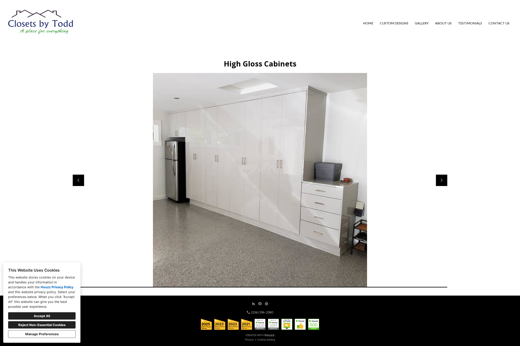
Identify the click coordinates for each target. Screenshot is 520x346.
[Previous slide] (78, 180)
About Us (443, 23)
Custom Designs (394, 23)
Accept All (42, 316)
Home (368, 23)
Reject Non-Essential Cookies (42, 325)
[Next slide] (441, 180)
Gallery (422, 23)
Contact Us (499, 23)
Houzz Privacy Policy (57, 287)
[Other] (266, 303)
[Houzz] (253, 303)
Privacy (249, 339)
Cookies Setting (266, 339)
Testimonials (470, 23)
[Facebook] (260, 303)
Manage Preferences (42, 334)
